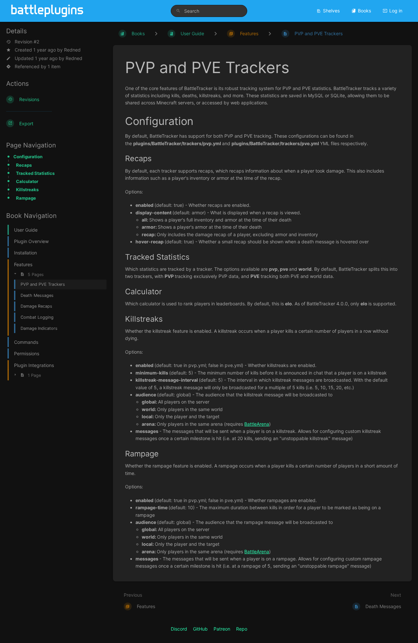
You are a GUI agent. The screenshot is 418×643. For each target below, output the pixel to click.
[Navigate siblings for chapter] (215, 33)
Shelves (331, 10)
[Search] (178, 11)
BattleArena (256, 424)
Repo (241, 629)
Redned (72, 50)
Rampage (26, 198)
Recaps (24, 165)
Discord (179, 629)
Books (364, 10)
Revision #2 (27, 41)
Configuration (27, 156)
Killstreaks (27, 189)
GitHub (200, 629)
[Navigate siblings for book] (156, 33)
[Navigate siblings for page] (270, 33)
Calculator (27, 181)
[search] (209, 11)
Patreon (222, 629)
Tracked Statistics (35, 173)
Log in (395, 10)
